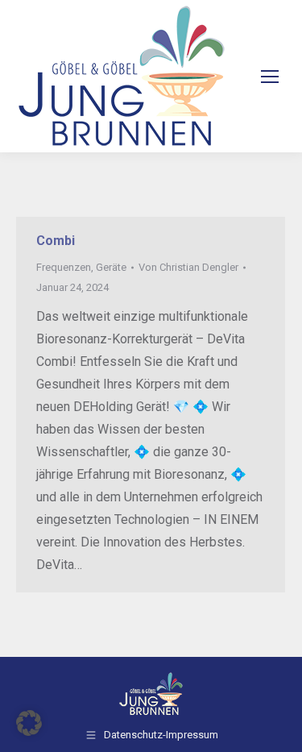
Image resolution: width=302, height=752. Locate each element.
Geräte (111, 267)
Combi (55, 240)
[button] (29, 723)
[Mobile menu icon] (270, 76)
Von (188, 267)
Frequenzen (63, 267)
